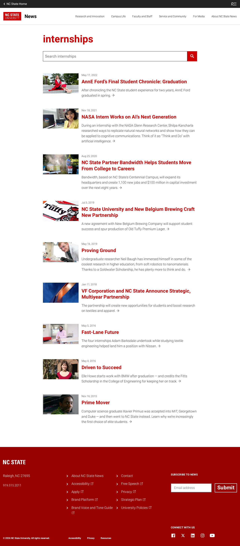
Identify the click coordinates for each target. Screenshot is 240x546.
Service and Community (172, 16)
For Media (199, 16)
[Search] (192, 56)
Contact (127, 476)
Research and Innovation (89, 16)
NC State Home (17, 4)
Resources (106, 538)
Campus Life (118, 16)
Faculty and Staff (142, 16)
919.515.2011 (12, 485)
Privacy (90, 538)
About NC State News (224, 16)
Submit (225, 487)
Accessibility (74, 538)
